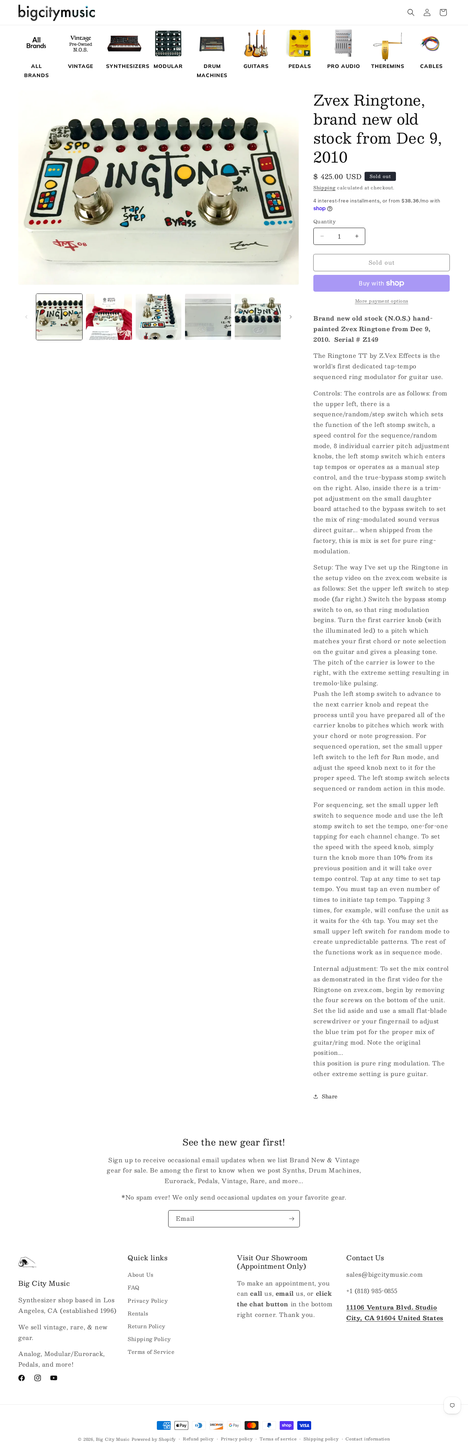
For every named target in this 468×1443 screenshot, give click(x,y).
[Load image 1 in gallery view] (59, 317)
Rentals (138, 1313)
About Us (141, 1274)
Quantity (324, 222)
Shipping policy (321, 1439)
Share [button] (330, 1096)
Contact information (368, 1439)
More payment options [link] (381, 301)
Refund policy (198, 1439)
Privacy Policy (148, 1300)
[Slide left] (26, 317)
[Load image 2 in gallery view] (109, 317)
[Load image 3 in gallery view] (159, 317)
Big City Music (113, 1439)
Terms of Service (151, 1352)
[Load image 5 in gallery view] (258, 317)
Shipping (324, 187)
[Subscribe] (291, 1218)
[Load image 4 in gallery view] (208, 317)
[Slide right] (291, 317)
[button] (411, 12)
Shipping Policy (149, 1338)
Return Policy (147, 1326)
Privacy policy (237, 1439)
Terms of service (278, 1439)
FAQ (134, 1287)
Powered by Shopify (154, 1439)
